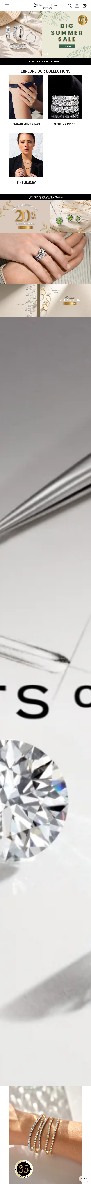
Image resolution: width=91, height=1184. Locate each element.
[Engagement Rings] (26, 97)
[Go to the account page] (77, 5)
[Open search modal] (70, 5)
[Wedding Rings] (65, 97)
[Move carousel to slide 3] (47, 54)
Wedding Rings (64, 124)
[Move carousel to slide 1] (42, 54)
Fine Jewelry (26, 183)
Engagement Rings (26, 124)
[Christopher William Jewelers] (45, 6)
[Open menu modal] (7, 5)
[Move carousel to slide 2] (45, 54)
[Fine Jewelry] (26, 155)
